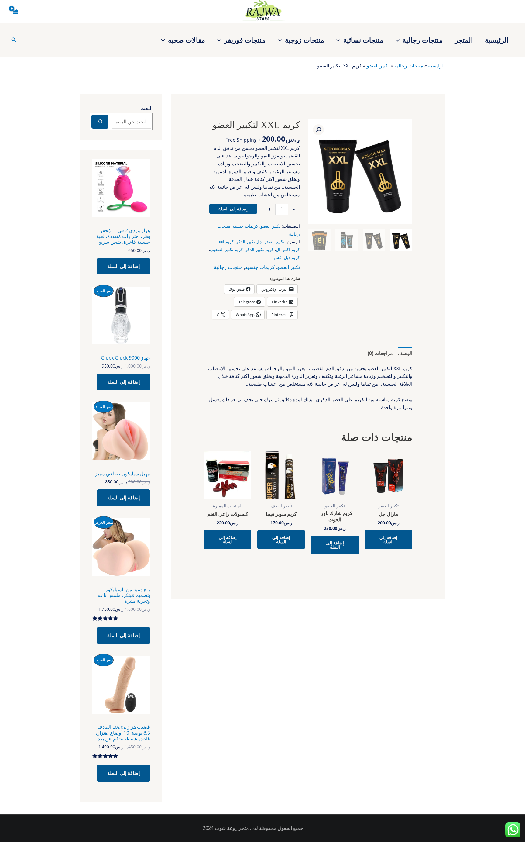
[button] (399, 39)
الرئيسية (496, 39)
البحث (146, 108)
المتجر (464, 39)
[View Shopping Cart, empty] (16, 11)
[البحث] (99, 122)
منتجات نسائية (363, 39)
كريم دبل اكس (287, 257)
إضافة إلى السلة (233, 209)
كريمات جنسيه (245, 226)
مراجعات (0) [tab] (380, 353)
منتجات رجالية (423, 39)
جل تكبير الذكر (249, 241)
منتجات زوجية (304, 39)
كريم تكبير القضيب (226, 249)
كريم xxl (226, 241)
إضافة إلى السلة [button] (388, 539)
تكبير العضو (378, 65)
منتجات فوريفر (245, 39)
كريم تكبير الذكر (259, 249)
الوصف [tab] (405, 353)
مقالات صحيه (186, 39)
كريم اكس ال (288, 249)
